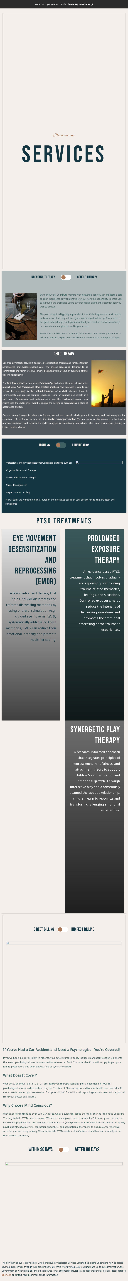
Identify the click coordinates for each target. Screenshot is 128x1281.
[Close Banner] (124, 4)
